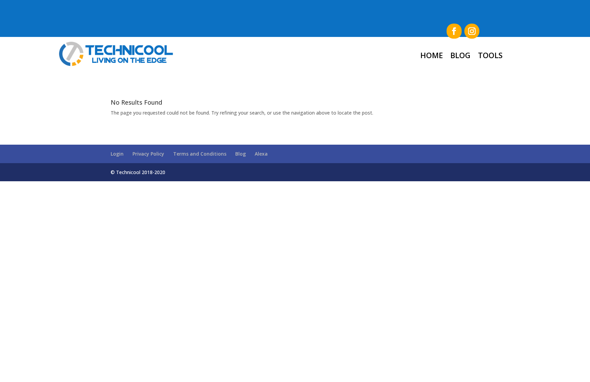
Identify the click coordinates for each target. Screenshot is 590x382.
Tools (490, 55)
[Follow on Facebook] (454, 31)
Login (117, 153)
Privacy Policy (148, 153)
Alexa (261, 153)
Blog (460, 55)
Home (431, 55)
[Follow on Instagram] (471, 31)
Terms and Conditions (199, 153)
